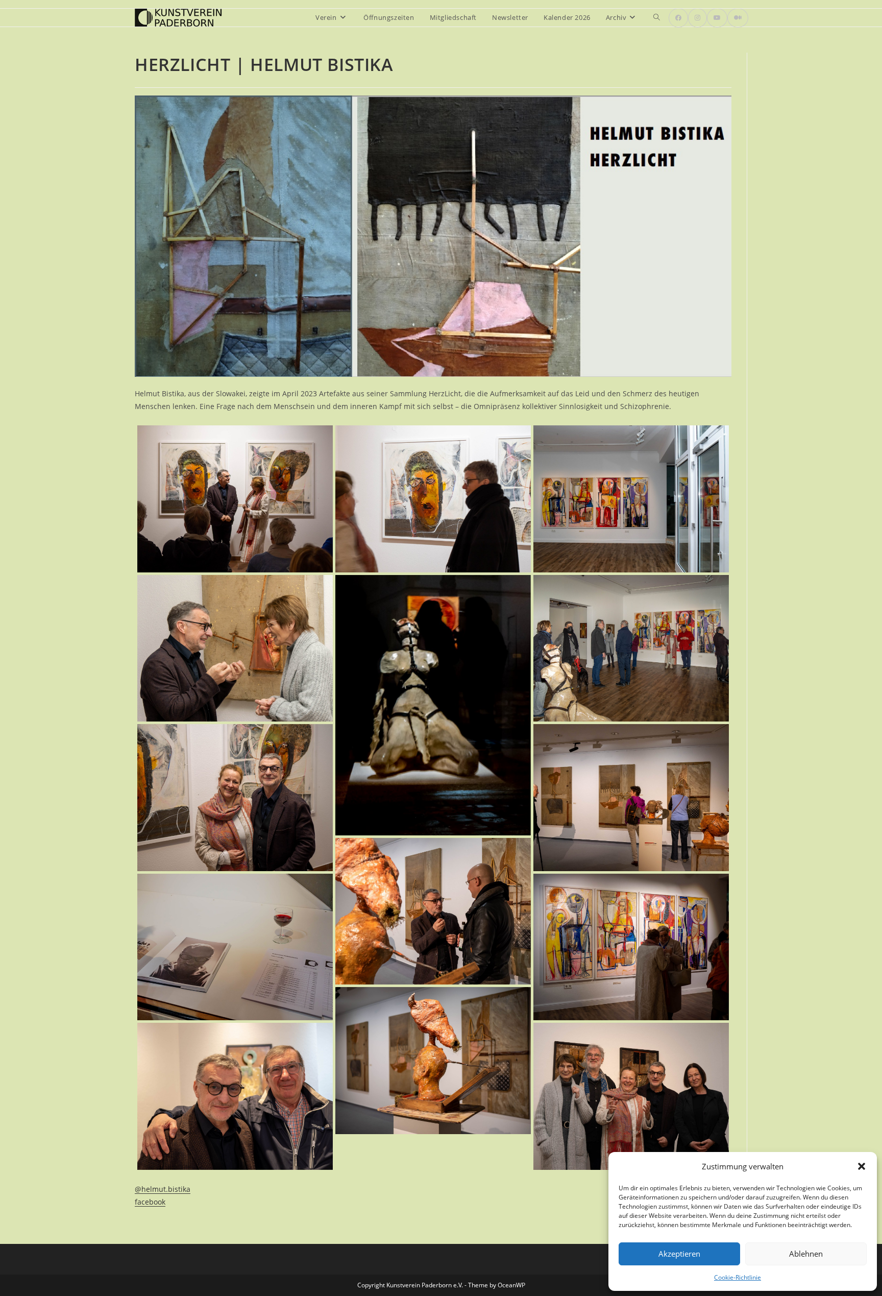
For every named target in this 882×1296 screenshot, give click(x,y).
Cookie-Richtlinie (737, 1277)
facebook (150, 1202)
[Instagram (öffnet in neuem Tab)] (697, 18)
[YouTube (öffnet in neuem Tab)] (717, 18)
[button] (861, 1166)
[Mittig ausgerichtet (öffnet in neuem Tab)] (737, 18)
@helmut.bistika (162, 1189)
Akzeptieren (679, 1254)
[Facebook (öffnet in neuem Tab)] (678, 18)
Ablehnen (806, 1254)
